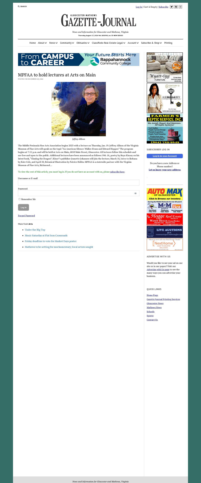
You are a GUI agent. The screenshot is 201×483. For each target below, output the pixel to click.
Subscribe (163, 6)
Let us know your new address (165, 169)
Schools (150, 311)
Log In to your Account (165, 156)
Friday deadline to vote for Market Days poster (50, 241)
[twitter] (171, 6)
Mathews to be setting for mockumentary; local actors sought (59, 246)
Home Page (152, 295)
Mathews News (154, 307)
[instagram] (180, 6)
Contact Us (152, 319)
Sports (150, 315)
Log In (139, 6)
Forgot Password (26, 215)
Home (32, 42)
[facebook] (176, 6)
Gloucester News (155, 303)
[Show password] (135, 193)
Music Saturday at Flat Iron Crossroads (46, 235)
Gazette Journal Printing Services (163, 299)
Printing (168, 42)
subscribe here (117, 171)
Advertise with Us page (158, 269)
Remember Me (28, 199)
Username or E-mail (28, 178)
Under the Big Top (35, 229)
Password (22, 188)
